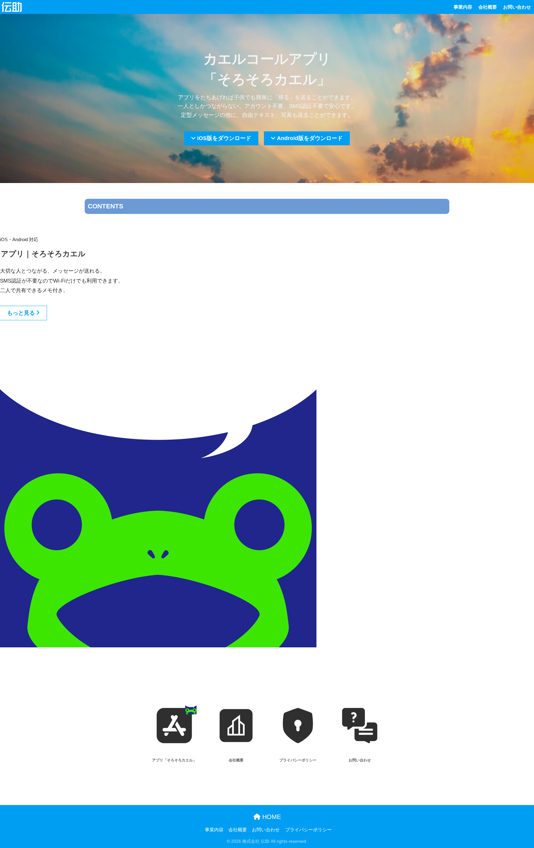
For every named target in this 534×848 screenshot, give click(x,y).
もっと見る (21, 313)
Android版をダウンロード (310, 138)
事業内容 (463, 7)
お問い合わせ (517, 7)
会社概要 (487, 7)
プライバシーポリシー (308, 829)
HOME (271, 816)
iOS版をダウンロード (224, 138)
